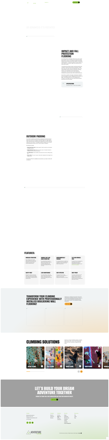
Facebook (27, 423)
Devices (51, 2)
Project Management (67, 423)
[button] (82, 2)
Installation (66, 419)
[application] (48, 2)
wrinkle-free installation (75, 264)
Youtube (33, 423)
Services (62, 2)
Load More (35, 358)
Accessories (57, 2)
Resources (68, 2)
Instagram (30, 423)
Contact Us (52, 416)
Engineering (66, 416)
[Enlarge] (64, 84)
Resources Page (59, 416)
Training (65, 420)
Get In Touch (75, 2)
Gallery (75, 416)
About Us (41, 2)
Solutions (46, 2)
